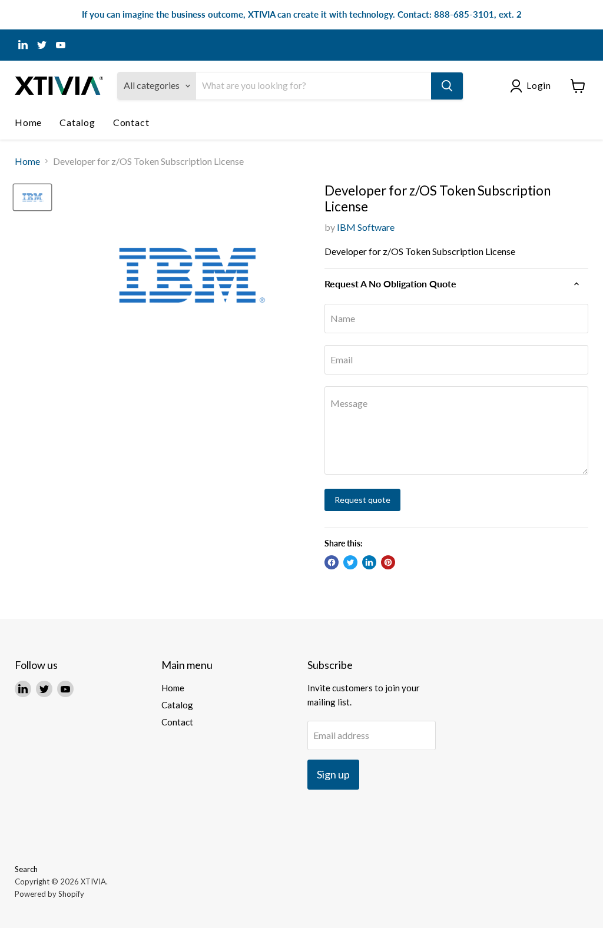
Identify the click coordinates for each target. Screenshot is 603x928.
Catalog (77, 122)
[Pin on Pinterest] (388, 562)
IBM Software (366, 227)
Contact (131, 122)
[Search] (447, 86)
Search (26, 869)
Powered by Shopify (49, 894)
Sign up (333, 774)
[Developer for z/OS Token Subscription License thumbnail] (32, 197)
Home (28, 122)
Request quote (362, 500)
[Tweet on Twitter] (350, 562)
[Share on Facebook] (331, 562)
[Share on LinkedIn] (369, 562)
